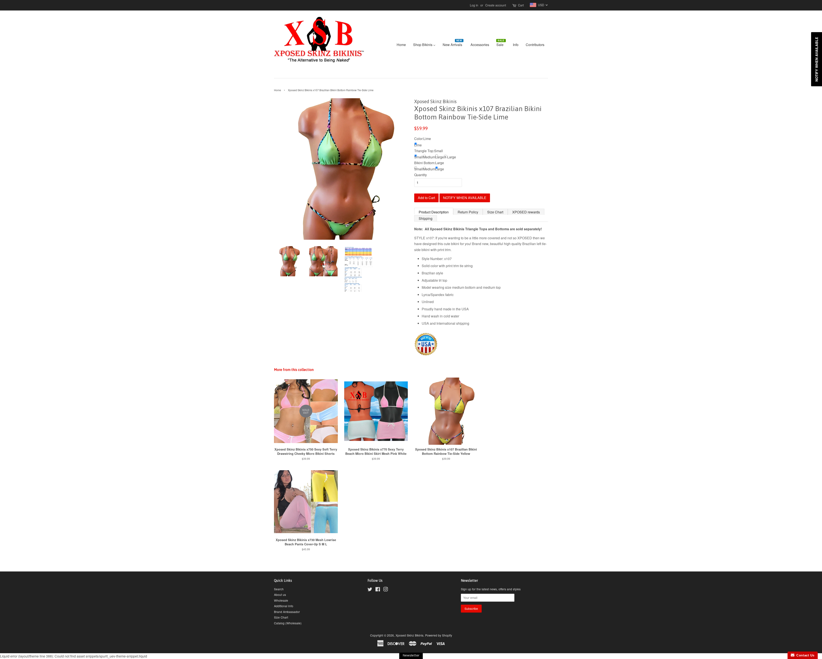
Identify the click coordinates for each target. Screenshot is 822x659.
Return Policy (468, 212)
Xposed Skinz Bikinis (409, 635)
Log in (474, 5)
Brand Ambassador (287, 612)
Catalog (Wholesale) (288, 623)
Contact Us (804, 655)
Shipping (425, 218)
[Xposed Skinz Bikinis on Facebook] (377, 590)
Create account (495, 5)
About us (280, 594)
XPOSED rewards (526, 212)
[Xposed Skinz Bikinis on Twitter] (370, 590)
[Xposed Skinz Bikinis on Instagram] (385, 590)
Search (279, 589)
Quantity (420, 174)
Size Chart (495, 212)
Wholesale (281, 600)
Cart (521, 5)
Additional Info (283, 606)
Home (277, 90)
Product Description (434, 212)
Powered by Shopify (438, 635)
